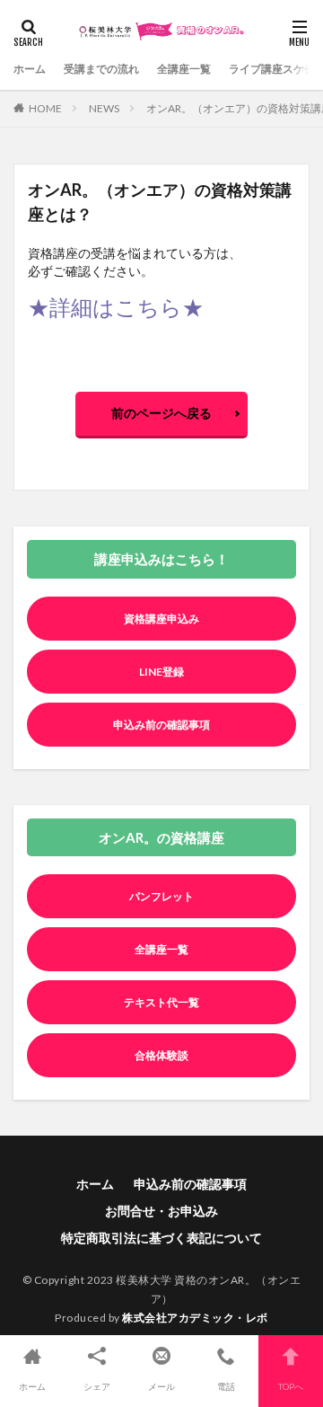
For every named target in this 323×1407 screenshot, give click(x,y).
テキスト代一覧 (161, 1002)
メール (161, 1386)
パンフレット (161, 896)
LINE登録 (161, 671)
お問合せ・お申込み (161, 1210)
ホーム (29, 68)
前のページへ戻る (161, 412)
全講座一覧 (184, 68)
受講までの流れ (101, 68)
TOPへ (290, 1386)
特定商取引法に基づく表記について (161, 1237)
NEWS (104, 108)
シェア (96, 1386)
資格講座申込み (161, 618)
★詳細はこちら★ (116, 307)
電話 (226, 1386)
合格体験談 (161, 1055)
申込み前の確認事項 (161, 724)
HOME (45, 108)
